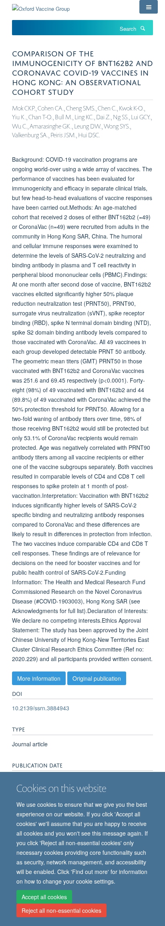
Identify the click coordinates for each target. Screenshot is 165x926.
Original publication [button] (96, 678)
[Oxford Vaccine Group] (41, 6)
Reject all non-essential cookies (61, 910)
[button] (148, 7)
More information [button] (38, 678)
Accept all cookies (44, 897)
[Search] (142, 28)
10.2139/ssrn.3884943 (40, 708)
